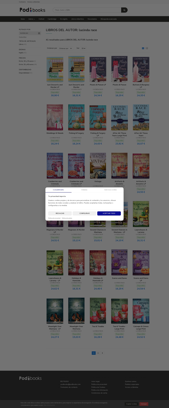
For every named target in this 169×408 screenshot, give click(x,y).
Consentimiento (58, 190)
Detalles (84, 190)
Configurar (84, 213)
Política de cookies (67, 218)
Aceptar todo (109, 213)
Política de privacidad (54, 218)
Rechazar (60, 213)
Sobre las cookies (110, 190)
